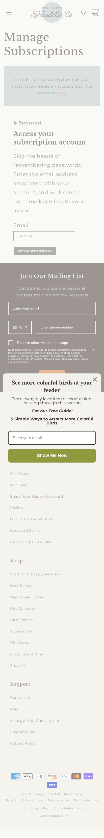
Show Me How (52, 455)
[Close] (95, 379)
